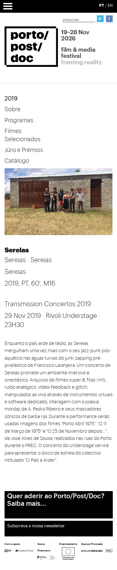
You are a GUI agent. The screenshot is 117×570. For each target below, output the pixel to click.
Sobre (12, 109)
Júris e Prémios (24, 150)
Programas (19, 120)
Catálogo (17, 161)
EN (110, 6)
